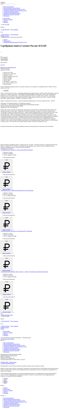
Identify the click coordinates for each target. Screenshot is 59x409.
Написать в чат (4, 67)
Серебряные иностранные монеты (11, 13)
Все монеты (6, 15)
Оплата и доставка (8, 19)
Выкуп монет (6, 18)
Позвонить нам (12, 67)
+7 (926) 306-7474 (5, 29)
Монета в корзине (6, 172)
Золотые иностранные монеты (10, 12)
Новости (5, 21)
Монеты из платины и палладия (11, 14)
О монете (6, 90)
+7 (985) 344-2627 (5, 34)
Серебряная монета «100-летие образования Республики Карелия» (17, 190)
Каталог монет (7, 41)
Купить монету (4, 59)
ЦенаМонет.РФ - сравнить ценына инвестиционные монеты (8, 363)
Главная (5, 39)
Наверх (2, 328)
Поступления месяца (8, 6)
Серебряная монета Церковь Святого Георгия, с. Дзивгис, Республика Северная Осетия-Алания (24, 271)
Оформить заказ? (5, 35)
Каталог (3, 2)
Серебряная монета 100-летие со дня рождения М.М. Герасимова (17, 150)
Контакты (5, 22)
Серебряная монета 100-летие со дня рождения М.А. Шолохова (16, 231)
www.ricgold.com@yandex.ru (7, 339)
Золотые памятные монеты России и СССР (14, 9)
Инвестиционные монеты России (11, 8)
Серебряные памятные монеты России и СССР (15, 10)
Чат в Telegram (14, 29)
